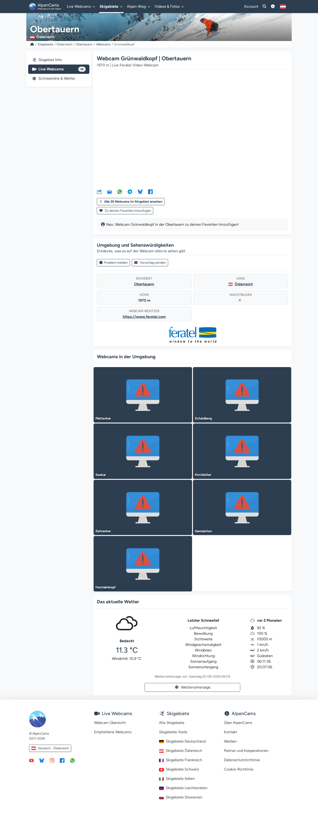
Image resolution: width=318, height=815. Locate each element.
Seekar (100, 475)
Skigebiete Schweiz (182, 769)
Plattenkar (103, 418)
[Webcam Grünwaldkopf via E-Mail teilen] (109, 191)
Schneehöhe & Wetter (56, 78)
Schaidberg (203, 418)
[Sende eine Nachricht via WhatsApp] (72, 760)
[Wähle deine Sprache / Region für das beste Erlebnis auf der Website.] (283, 6)
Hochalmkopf (105, 587)
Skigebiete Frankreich (184, 760)
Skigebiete (45, 44)
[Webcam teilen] (99, 191)
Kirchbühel (203, 475)
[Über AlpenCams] (273, 6)
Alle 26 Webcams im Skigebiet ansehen (133, 202)
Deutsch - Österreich (53, 748)
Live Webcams (61, 69)
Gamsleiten (203, 531)
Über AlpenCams (238, 722)
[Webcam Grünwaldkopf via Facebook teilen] (150, 191)
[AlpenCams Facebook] (62, 760)
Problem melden (116, 263)
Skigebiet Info (50, 60)
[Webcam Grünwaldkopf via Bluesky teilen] (140, 191)
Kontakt (230, 732)
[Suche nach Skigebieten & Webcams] (264, 6)
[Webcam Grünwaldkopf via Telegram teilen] (130, 191)
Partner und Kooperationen (246, 750)
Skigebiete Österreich (184, 750)
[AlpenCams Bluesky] (41, 760)
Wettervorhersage (195, 687)
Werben (230, 741)
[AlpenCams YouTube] (31, 760)
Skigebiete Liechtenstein (186, 788)
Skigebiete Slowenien (184, 797)
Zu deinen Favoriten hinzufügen (127, 211)
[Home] (32, 44)
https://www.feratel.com (144, 316)
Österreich (64, 44)
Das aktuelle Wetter (118, 601)
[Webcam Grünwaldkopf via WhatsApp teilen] (119, 191)
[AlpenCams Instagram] (52, 760)
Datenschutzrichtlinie (242, 760)
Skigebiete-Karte (173, 732)
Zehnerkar (103, 531)
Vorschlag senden (153, 263)
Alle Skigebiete (171, 722)
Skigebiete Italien (180, 778)
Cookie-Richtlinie (238, 769)
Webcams (103, 44)
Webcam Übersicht (110, 722)
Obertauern (84, 44)
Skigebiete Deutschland (186, 741)
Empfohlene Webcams (113, 732)
